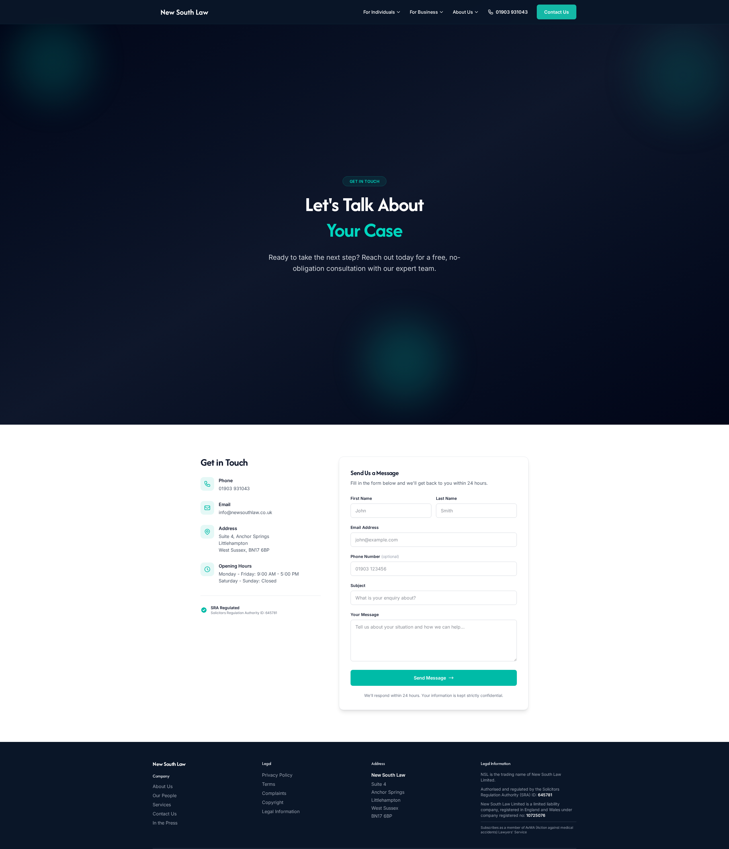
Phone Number (375, 556)
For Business (424, 12)
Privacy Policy (277, 775)
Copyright (272, 802)
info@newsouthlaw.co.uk (245, 512)
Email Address (365, 527)
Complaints (274, 793)
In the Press (165, 823)
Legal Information (281, 811)
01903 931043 (234, 488)
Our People (165, 795)
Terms (268, 784)
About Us (463, 12)
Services (162, 804)
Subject (358, 585)
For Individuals (379, 12)
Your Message (365, 614)
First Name (361, 498)
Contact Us (556, 12)
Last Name (446, 498)
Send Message (430, 678)
